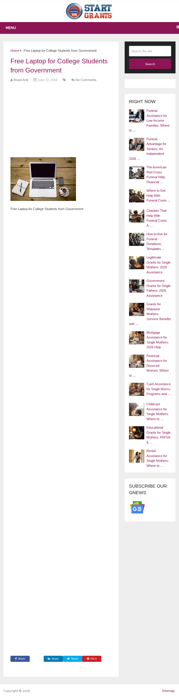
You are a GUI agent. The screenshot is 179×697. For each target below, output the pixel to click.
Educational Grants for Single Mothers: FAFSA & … (158, 435)
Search (150, 64)
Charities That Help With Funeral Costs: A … (156, 218)
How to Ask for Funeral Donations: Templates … (156, 241)
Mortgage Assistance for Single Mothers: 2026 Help (157, 340)
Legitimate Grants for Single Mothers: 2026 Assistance (158, 264)
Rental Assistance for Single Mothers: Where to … (157, 458)
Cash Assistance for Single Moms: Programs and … (158, 389)
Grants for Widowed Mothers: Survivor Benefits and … (150, 314)
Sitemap (168, 691)
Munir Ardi (21, 80)
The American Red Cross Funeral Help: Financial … (156, 174)
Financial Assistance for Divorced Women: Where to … (149, 365)
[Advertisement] (89, 121)
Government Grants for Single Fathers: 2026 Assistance (158, 288)
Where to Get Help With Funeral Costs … (158, 195)
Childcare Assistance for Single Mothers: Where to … (157, 411)
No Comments (86, 80)
